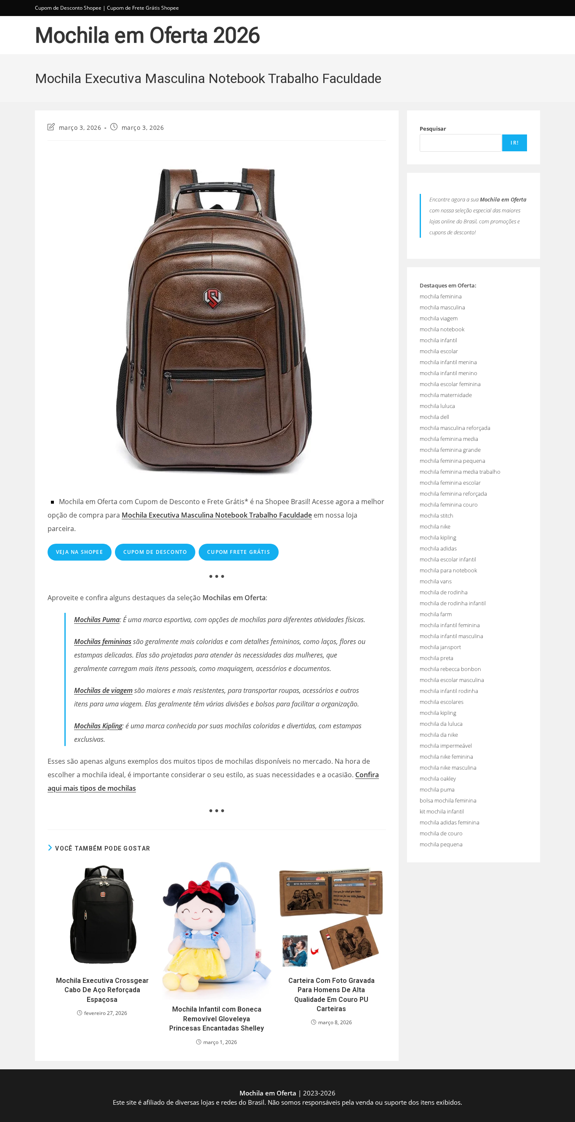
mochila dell (434, 417)
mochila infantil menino (448, 373)
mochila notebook (442, 329)
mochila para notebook (448, 570)
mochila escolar (439, 351)
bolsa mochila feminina (448, 800)
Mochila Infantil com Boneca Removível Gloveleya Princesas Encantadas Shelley (216, 1018)
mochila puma (437, 789)
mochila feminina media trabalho (460, 471)
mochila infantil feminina (450, 625)
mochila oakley (438, 778)
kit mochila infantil (442, 811)
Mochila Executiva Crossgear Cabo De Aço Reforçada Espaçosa (102, 990)
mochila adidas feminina (449, 822)
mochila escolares (441, 702)
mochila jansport (440, 647)
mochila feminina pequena (452, 460)
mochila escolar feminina (450, 384)
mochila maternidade (446, 395)
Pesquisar (433, 128)
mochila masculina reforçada (455, 428)
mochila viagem (439, 318)
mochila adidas (438, 548)
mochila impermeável (446, 745)
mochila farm (436, 614)
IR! (515, 142)
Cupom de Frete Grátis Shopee (143, 7)
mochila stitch (436, 515)
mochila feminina (441, 296)
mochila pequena (441, 844)
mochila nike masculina (448, 767)
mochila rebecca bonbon (450, 669)
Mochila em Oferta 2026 (147, 35)
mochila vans (436, 581)
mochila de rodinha (444, 592)
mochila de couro (441, 833)
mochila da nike (439, 734)
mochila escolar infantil (448, 559)
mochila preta (436, 658)
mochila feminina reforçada (453, 493)
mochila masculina (442, 307)
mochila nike (435, 526)
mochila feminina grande (450, 450)
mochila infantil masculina (451, 636)
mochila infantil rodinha (449, 691)
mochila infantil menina (448, 362)
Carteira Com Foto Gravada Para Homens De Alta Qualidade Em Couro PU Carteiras (331, 995)
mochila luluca (437, 406)
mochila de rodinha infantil (453, 603)
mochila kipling (438, 537)
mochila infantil (438, 340)
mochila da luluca (441, 723)
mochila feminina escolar (450, 482)
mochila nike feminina (446, 756)
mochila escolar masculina (452, 680)
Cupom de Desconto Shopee (68, 7)
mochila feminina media (449, 439)
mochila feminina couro (449, 504)
